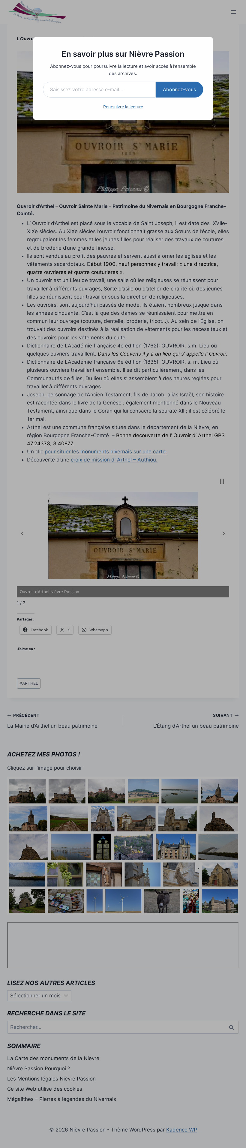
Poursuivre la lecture (123, 106)
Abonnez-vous (179, 89)
